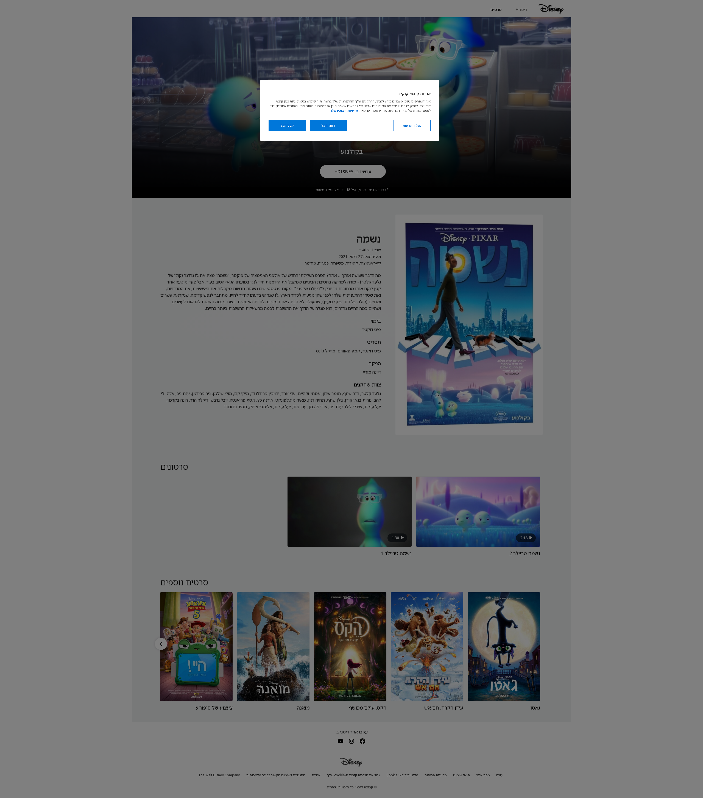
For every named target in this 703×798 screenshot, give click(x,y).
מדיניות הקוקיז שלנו (344, 111)
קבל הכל (287, 125)
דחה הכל (328, 125)
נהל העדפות (412, 125)
